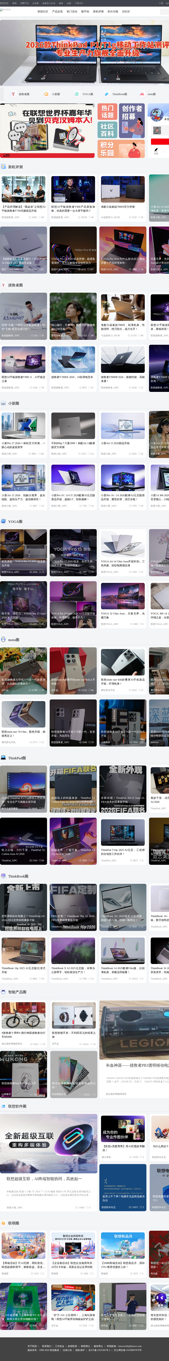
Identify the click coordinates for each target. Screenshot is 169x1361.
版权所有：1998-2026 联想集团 (43, 1350)
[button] (81, 83)
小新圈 (56, 94)
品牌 (69, 3)
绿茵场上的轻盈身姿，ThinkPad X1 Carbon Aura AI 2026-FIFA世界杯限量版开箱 (73, 801)
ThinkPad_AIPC (59, 808)
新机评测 (98, 11)
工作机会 (59, 1346)
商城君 (5, 1273)
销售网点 (85, 1346)
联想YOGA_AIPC (10, 269)
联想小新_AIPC (158, 217)
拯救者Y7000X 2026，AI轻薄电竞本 (72, 377)
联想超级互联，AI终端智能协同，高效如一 (44, 1179)
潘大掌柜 (106, 1157)
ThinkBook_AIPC (10, 926)
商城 (14, 3)
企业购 (35, 3)
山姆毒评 (105, 742)
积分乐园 (113, 11)
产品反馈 (57, 11)
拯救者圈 (24, 94)
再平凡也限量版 (10, 808)
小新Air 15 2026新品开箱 (115, 443)
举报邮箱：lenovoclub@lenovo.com (124, 1346)
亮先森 (154, 1273)
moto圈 (152, 94)
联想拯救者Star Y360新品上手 (19, 1083)
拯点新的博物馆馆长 (12, 1044)
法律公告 (67, 1350)
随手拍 (85, 11)
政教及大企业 (48, 3)
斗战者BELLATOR (110, 217)
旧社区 (126, 11)
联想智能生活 (59, 1094)
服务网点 (98, 1346)
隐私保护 (80, 1350)
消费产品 (24, 3)
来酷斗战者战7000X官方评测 (118, 206)
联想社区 (43, 11)
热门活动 (72, 11)
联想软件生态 (159, 1157)
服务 (61, 3)
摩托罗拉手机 (108, 690)
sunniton (155, 742)
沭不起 (5, 690)
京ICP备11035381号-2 (99, 1350)
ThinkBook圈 (119, 94)
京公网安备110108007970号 (128, 1350)
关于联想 (32, 1346)
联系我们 (46, 1346)
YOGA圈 (88, 94)
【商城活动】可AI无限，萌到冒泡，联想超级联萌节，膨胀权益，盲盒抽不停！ (23, 1267)
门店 (161, 3)
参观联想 (72, 1346)
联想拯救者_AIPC (11, 217)
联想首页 (4, 3)
